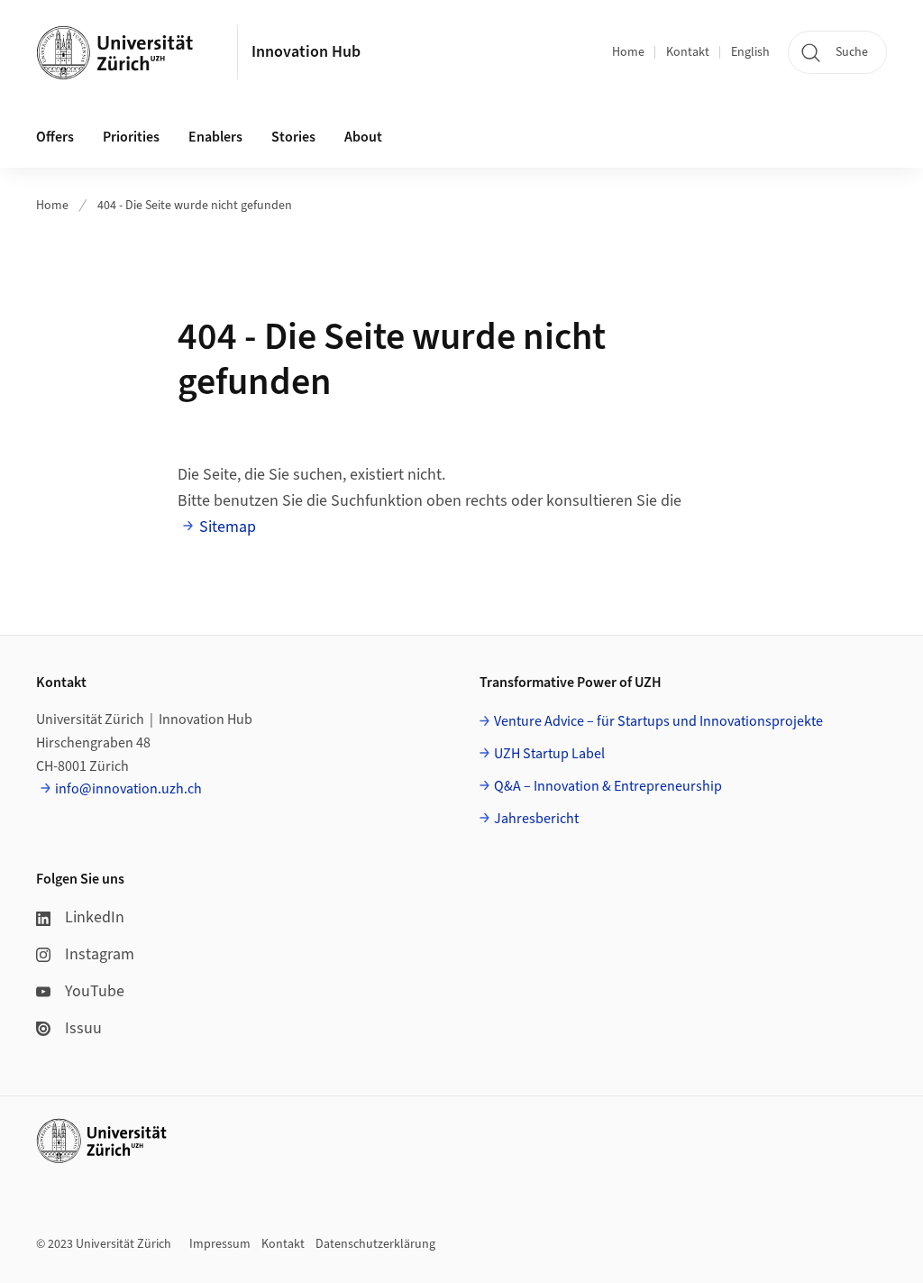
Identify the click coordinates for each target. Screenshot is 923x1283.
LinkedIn (94, 917)
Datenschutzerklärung (375, 1244)
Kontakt (687, 52)
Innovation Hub (306, 52)
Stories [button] (293, 137)
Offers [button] (55, 137)
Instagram (99, 954)
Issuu (83, 1028)
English (750, 52)
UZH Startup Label (549, 754)
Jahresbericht (536, 819)
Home (628, 52)
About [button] (363, 137)
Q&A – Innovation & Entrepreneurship (608, 786)
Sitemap (227, 527)
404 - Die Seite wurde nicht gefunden (194, 206)
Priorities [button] (131, 137)
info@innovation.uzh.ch (128, 789)
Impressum (220, 1244)
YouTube (94, 991)
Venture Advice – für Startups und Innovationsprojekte (658, 721)
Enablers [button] (215, 137)
